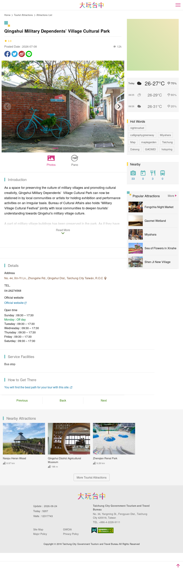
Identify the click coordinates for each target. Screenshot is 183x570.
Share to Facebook (7, 54)
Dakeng (134, 149)
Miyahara (165, 135)
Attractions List (44, 15)
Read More (63, 230)
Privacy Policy (71, 534)
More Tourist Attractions (92, 477)
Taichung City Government (91, 496)
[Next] (118, 107)
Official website (14, 303)
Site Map (38, 529)
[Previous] (7, 107)
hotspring (167, 149)
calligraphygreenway (142, 135)
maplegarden (148, 142)
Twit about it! (14, 54)
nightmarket (137, 128)
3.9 (9, 41)
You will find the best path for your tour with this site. (36, 387)
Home (7, 15)
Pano (74, 165)
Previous (22, 400)
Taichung (167, 142)
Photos (51, 165)
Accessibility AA (106, 530)
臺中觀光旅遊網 (92, 5)
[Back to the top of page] (178, 565)
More (171, 196)
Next (104, 400)
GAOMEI (150, 149)
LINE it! (29, 54)
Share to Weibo (22, 54)
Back (63, 400)
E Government (94, 530)
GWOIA (67, 529)
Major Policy (40, 534)
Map (132, 142)
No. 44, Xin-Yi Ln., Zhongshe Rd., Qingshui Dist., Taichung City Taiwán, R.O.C (54, 278)
